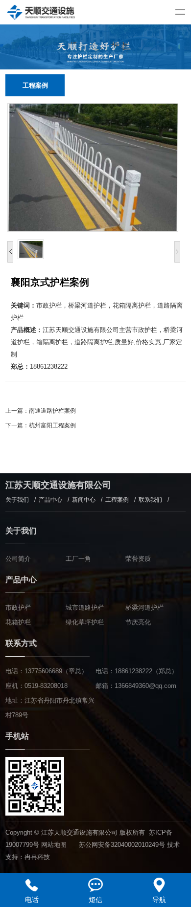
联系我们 (150, 499)
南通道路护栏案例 (52, 410)
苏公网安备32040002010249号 (122, 844)
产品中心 (50, 499)
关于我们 (17, 499)
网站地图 (54, 844)
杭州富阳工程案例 (52, 425)
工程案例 (117, 499)
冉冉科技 (37, 857)
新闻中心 (84, 499)
